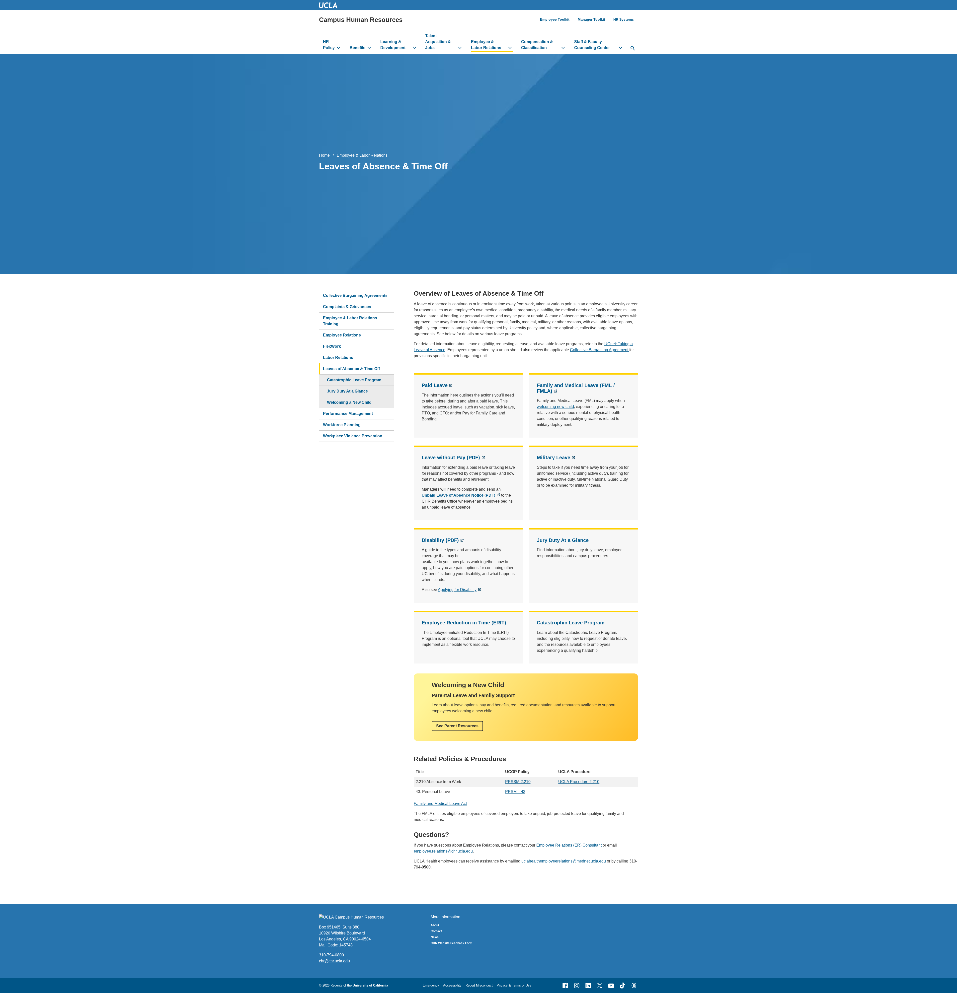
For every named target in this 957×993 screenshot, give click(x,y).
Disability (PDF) (440, 540)
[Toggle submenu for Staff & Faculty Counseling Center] (620, 48)
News (435, 937)
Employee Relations (342, 335)
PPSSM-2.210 (518, 782)
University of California (370, 985)
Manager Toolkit (591, 19)
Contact (436, 931)
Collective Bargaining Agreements (355, 295)
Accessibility (452, 985)
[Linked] (588, 986)
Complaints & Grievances (347, 307)
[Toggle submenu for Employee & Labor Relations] (510, 48)
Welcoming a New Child (349, 402)
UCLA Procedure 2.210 (578, 782)
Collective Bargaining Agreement (599, 350)
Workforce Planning (342, 425)
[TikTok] (623, 986)
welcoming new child (555, 406)
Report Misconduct (479, 985)
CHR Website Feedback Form (452, 943)
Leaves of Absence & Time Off (351, 369)
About (435, 925)
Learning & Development (392, 45)
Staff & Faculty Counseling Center (592, 45)
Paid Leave (435, 385)
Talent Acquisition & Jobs (438, 42)
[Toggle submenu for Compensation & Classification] (563, 48)
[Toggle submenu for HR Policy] (338, 48)
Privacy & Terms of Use (514, 985)
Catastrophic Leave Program (571, 622)
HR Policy (329, 45)
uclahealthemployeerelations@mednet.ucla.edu (563, 861)
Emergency (431, 985)
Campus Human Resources (360, 19)
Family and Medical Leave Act (440, 803)
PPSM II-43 (515, 792)
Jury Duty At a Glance (563, 540)
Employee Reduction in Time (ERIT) (464, 622)
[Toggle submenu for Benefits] (369, 48)
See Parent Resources (457, 726)
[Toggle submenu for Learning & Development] (414, 48)
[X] (600, 986)
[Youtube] (611, 986)
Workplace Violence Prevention (352, 436)
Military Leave (553, 457)
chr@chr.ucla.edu (334, 961)
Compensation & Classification (537, 45)
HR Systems (623, 19)
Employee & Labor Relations (486, 45)
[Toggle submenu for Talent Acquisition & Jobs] (460, 48)
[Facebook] (565, 986)
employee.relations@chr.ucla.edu (443, 851)
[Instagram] (577, 986)
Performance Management (348, 413)
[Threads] (634, 986)
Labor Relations (338, 357)
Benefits (357, 48)
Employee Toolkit (554, 19)
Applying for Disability (457, 590)
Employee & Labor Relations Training (350, 321)
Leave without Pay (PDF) (451, 457)
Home (324, 155)
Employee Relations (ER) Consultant (569, 845)
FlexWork (332, 346)
